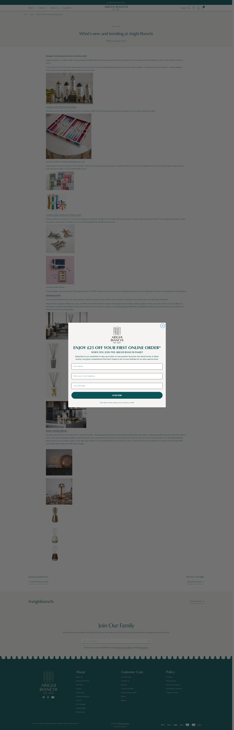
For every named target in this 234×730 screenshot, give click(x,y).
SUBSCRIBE (117, 395)
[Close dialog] (163, 326)
